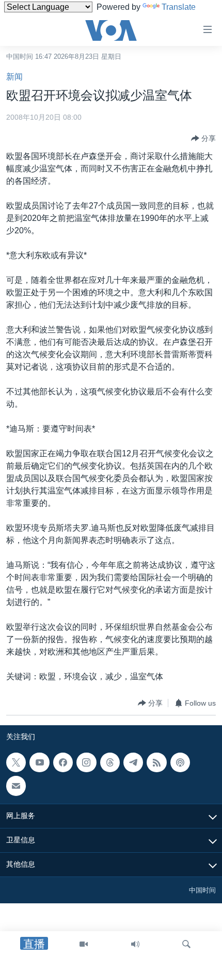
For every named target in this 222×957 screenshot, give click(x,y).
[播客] (180, 762)
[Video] (83, 944)
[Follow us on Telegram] (133, 762)
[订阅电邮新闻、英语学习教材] (16, 786)
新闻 (14, 76)
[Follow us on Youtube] (39, 762)
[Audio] (135, 944)
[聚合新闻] (156, 762)
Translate (179, 7)
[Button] (203, 138)
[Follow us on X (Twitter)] (16, 762)
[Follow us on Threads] (110, 762)
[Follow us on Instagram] (86, 762)
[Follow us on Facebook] (63, 762)
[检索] (186, 944)
